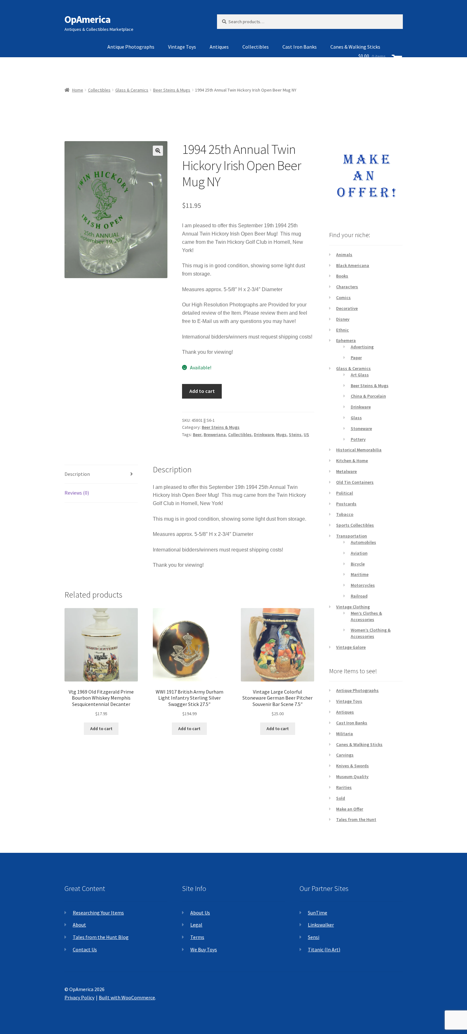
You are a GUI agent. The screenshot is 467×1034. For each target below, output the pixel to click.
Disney (342, 319)
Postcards (346, 504)
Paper (356, 357)
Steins (295, 434)
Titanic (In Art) (324, 949)
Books (342, 276)
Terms (197, 937)
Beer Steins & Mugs (221, 427)
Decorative (347, 308)
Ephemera (346, 340)
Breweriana (215, 434)
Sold (340, 798)
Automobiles (363, 542)
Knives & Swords (352, 766)
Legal (196, 924)
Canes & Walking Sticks (359, 744)
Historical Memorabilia (359, 450)
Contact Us (85, 949)
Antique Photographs (130, 47)
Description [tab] (77, 474)
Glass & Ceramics (353, 368)
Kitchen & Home (352, 460)
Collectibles (255, 47)
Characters (347, 287)
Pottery (358, 439)
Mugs (281, 434)
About (79, 924)
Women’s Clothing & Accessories (371, 633)
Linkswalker (321, 924)
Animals (344, 254)
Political (344, 493)
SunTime (317, 912)
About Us (200, 912)
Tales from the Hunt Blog (101, 937)
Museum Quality (352, 776)
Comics (343, 297)
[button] (158, 151)
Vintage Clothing (353, 607)
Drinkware (264, 434)
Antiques (219, 47)
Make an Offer (349, 809)
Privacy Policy (79, 997)
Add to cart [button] (101, 728)
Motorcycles (363, 585)
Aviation (359, 553)
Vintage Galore (351, 647)
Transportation (351, 536)
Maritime (360, 574)
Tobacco (344, 514)
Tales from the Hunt (356, 819)
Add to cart (202, 391)
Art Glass (360, 375)
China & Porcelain (368, 396)
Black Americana (352, 265)
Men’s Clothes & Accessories (366, 616)
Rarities (344, 787)
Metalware (346, 471)
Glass (356, 418)
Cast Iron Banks (299, 47)
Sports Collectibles (355, 525)
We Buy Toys (203, 949)
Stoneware (361, 428)
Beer (197, 434)
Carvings (345, 755)
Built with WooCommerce (127, 997)
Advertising (362, 347)
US (306, 434)
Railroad (359, 596)
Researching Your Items (98, 912)
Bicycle (358, 564)
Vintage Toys (182, 47)
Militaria (344, 733)
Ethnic (342, 330)
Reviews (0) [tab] (76, 493)
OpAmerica (87, 19)
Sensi (313, 937)
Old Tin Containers (355, 482)
